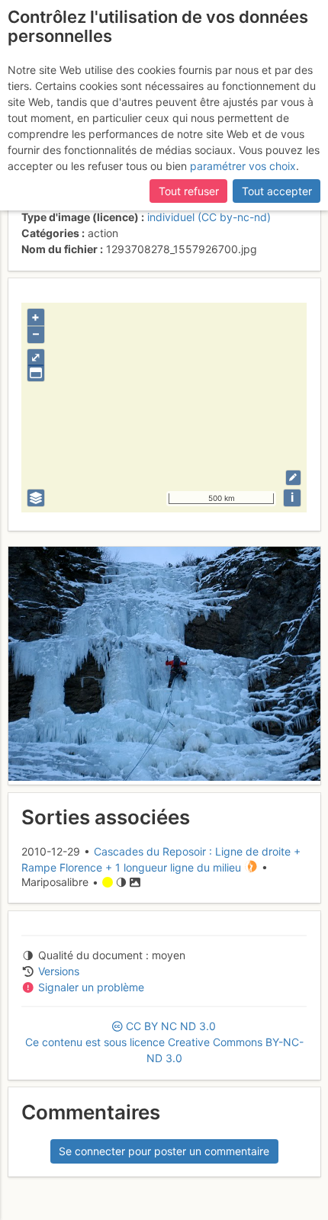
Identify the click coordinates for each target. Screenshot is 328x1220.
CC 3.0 (164, 1041)
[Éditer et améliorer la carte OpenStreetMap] (293, 477)
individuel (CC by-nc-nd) (209, 216)
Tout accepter (277, 191)
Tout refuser (189, 191)
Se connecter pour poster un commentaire (164, 1151)
